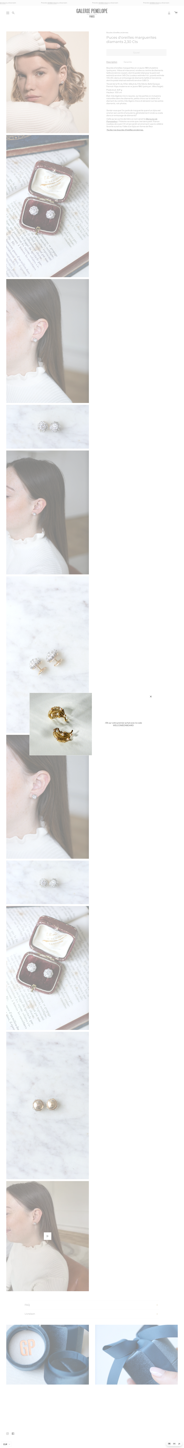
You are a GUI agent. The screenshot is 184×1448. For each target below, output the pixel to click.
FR (169, 1444)
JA (179, 1444)
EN (174, 1444)
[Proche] (151, 696)
